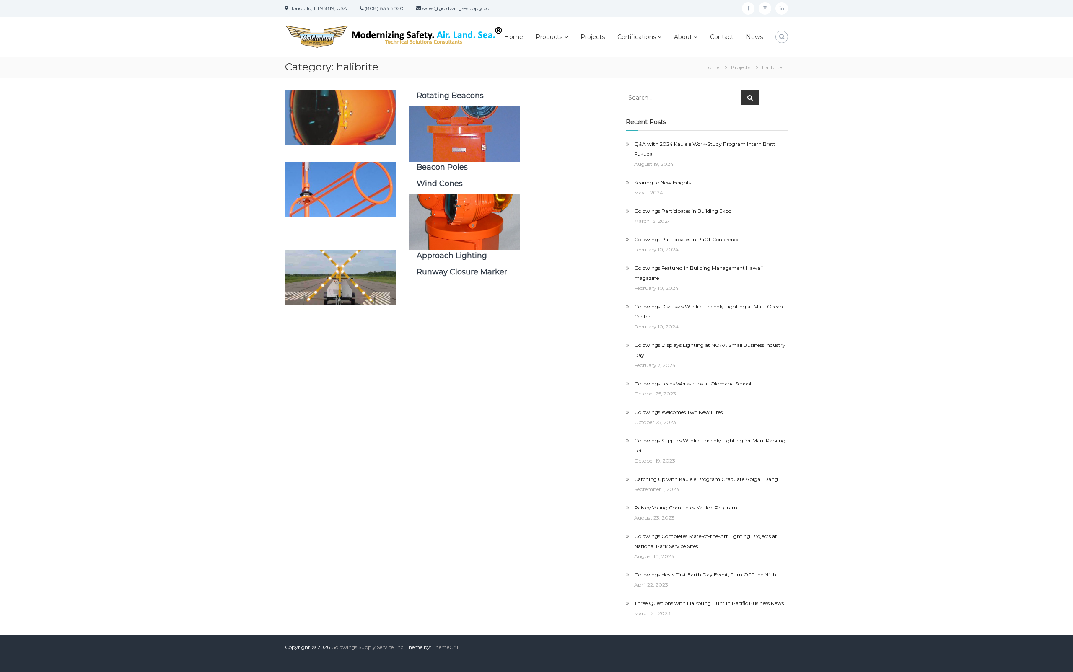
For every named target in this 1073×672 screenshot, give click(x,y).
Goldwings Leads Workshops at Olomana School (692, 383)
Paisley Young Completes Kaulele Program (685, 507)
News (754, 37)
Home (513, 37)
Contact (721, 37)
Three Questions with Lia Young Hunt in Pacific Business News (709, 603)
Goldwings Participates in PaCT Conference (686, 239)
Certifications (636, 37)
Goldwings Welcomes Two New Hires (678, 412)
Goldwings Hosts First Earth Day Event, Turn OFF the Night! (707, 574)
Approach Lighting (452, 255)
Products (549, 37)
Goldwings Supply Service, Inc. (367, 647)
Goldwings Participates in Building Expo (682, 211)
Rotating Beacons (450, 95)
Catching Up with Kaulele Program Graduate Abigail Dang (706, 479)
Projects (593, 37)
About (683, 37)
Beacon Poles (442, 167)
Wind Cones (440, 183)
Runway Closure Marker (462, 272)
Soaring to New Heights (662, 182)
